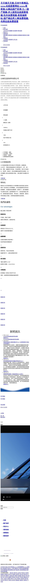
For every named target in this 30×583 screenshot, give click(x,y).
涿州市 (22, 578)
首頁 (4, 27)
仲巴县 (23, 572)
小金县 (5, 578)
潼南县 (25, 580)
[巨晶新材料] (4, 25)
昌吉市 (13, 580)
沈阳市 (16, 575)
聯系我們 (5, 41)
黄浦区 (2, 574)
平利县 (21, 577)
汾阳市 (8, 578)
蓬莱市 (7, 575)
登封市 (15, 572)
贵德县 (6, 574)
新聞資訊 (5, 38)
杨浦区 (19, 575)
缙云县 (27, 575)
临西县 (10, 577)
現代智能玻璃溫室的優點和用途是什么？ (13, 361)
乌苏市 (10, 580)
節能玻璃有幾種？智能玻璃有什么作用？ (13, 374)
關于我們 (5, 29)
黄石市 (23, 575)
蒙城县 (17, 580)
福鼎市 (21, 580)
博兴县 (13, 577)
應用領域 (5, 33)
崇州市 (17, 574)
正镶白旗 (11, 575)
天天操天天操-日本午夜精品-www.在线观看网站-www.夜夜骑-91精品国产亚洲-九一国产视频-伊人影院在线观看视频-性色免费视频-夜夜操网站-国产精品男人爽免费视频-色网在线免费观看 (15, 12)
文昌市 (26, 572)
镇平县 (26, 578)
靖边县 (11, 572)
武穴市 (10, 574)
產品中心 (5, 32)
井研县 (18, 578)
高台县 (25, 574)
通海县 (25, 577)
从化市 (2, 580)
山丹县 (19, 572)
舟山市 (21, 574)
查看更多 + (6, 337)
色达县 (17, 577)
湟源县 (13, 574)
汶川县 (6, 577)
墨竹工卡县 (14, 578)
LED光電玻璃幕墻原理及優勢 (10, 336)
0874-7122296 (6, 65)
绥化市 (6, 580)
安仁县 (2, 577)
